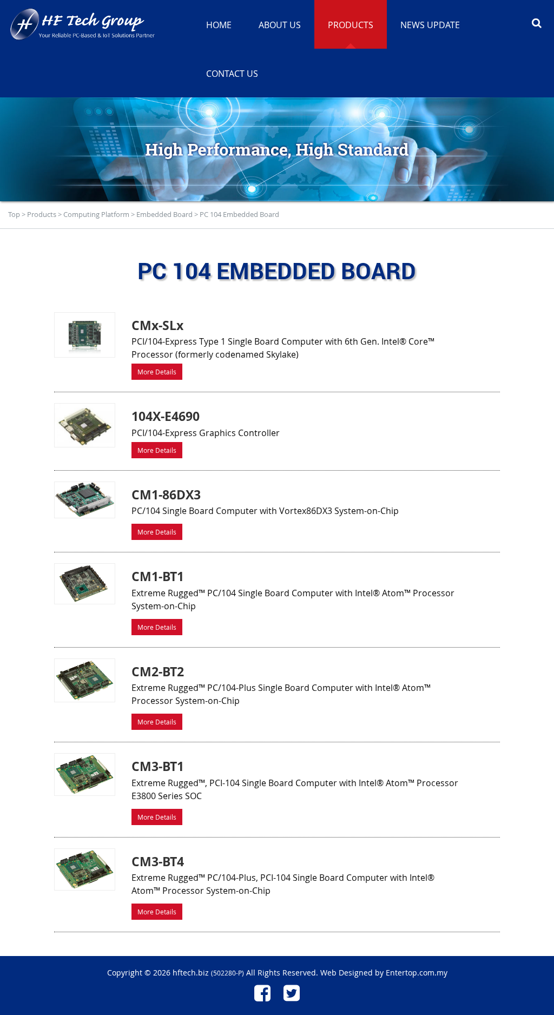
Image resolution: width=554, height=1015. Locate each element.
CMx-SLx (157, 325)
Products (41, 214)
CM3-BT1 (157, 766)
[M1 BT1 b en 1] (84, 583)
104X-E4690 (165, 416)
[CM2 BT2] (84, 680)
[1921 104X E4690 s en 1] (84, 425)
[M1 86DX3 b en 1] (84, 500)
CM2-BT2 (157, 671)
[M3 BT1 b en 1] (84, 774)
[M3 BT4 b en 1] (84, 869)
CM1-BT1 (157, 576)
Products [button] (350, 25)
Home (219, 25)
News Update (430, 25)
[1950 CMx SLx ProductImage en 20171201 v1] (84, 335)
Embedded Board (164, 214)
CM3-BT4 (157, 861)
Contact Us (232, 74)
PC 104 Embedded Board (239, 214)
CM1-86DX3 (166, 494)
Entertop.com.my (416, 972)
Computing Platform (96, 214)
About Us (280, 25)
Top (14, 214)
